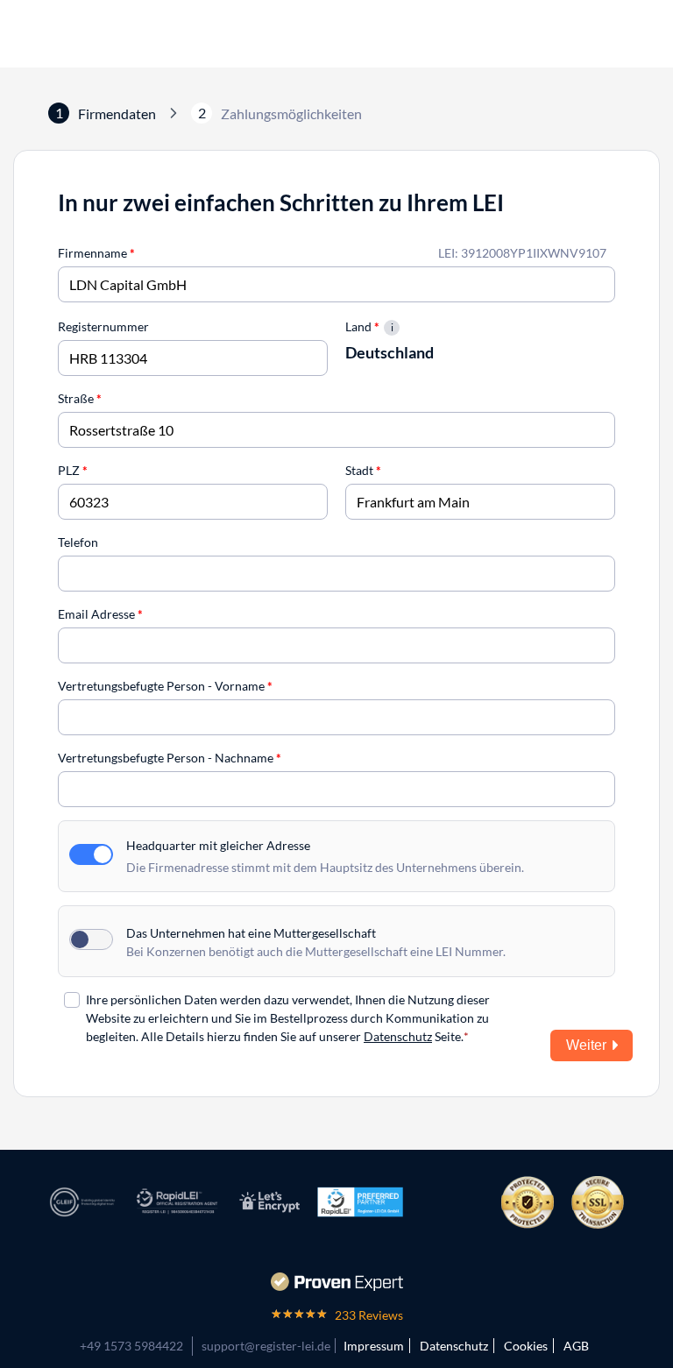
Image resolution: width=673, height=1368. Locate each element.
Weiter (586, 1045)
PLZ (73, 470)
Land (362, 326)
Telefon (78, 542)
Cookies (526, 1345)
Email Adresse (100, 613)
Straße (80, 398)
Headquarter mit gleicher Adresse (218, 845)
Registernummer (103, 326)
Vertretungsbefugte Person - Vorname (165, 685)
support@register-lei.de (266, 1345)
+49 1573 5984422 (131, 1345)
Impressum (374, 1345)
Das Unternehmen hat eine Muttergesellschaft (251, 932)
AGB (576, 1345)
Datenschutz (398, 1036)
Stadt (363, 470)
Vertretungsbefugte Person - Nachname (169, 757)
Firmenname (96, 252)
